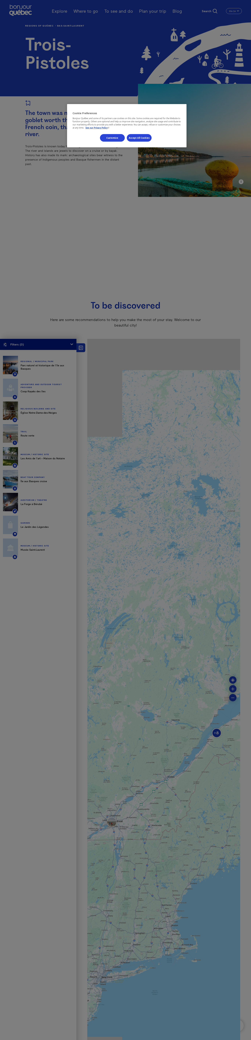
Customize (112, 137)
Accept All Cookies (139, 137)
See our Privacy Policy (97, 127)
